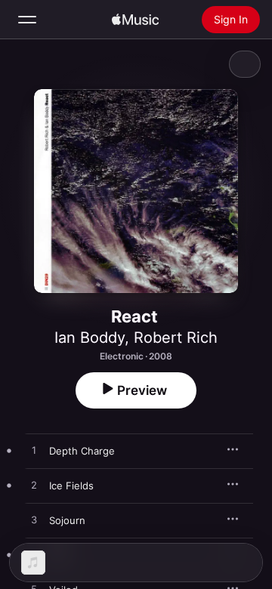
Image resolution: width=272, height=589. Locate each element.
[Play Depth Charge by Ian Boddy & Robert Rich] (34, 451)
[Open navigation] (27, 19)
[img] (135, 19)
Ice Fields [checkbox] (71, 486)
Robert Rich (176, 337)
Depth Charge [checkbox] (82, 451)
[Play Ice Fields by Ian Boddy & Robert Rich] (34, 485)
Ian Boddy (89, 337)
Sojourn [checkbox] (67, 520)
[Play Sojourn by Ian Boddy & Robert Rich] (34, 520)
